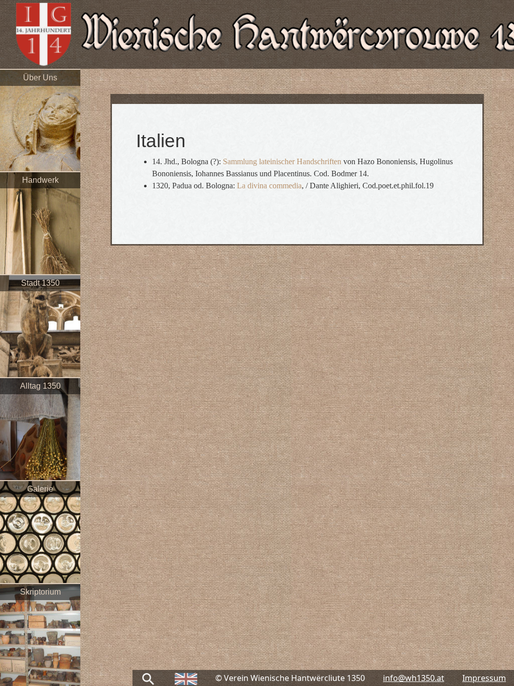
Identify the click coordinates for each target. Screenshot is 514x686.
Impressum (484, 677)
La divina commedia (269, 185)
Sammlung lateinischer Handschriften (283, 161)
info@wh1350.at (413, 677)
